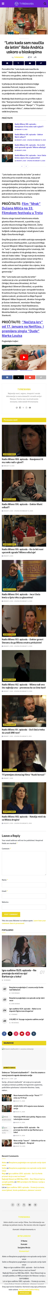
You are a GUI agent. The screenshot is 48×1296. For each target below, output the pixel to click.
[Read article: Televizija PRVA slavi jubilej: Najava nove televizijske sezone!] (7, 1119)
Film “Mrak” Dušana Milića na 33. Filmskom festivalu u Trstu (22, 208)
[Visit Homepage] (24, 3)
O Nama (24, 1241)
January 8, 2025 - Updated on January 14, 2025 (30, 161)
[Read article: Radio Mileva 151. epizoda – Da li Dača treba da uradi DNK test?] (24, 711)
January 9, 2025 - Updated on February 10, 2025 (31, 140)
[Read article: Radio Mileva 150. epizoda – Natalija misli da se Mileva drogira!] (24, 798)
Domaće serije (9, 454)
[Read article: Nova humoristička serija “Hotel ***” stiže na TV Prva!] (7, 1097)
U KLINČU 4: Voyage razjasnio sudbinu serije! (26, 1019)
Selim (4, 1168)
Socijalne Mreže (24, 1248)
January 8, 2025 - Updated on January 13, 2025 (17, 646)
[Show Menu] (3, 3)
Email (5, 891)
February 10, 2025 (21, 129)
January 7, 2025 (8, 778)
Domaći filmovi (10, 770)
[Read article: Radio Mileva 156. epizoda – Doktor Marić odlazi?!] (7, 137)
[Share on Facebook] (7, 63)
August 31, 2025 (8, 1079)
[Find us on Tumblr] (33, 1033)
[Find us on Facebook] (4, 1033)
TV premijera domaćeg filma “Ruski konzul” (23, 774)
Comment (6, 848)
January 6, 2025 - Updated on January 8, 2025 (17, 823)
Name (5, 880)
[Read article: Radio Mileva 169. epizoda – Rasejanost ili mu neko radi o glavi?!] (7, 127)
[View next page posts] (26, 166)
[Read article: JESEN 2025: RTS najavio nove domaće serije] (7, 1108)
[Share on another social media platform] (41, 63)
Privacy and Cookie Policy (29, 1290)
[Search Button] (45, 3)
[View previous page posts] (22, 166)
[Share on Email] (30, 63)
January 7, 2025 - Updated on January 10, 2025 (17, 691)
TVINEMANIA (19, 57)
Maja (4, 1174)
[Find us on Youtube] (22, 1033)
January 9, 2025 (21, 150)
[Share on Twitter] (18, 63)
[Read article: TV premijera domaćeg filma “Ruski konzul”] (24, 756)
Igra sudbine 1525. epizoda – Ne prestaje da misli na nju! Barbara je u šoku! (19, 973)
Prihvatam (24, 1293)
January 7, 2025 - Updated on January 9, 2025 (17, 736)
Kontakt (24, 1244)
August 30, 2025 (20, 1146)
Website (5, 902)
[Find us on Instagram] (16, 1033)
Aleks (4, 1163)
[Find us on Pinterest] (27, 1033)
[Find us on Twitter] (10, 1033)
